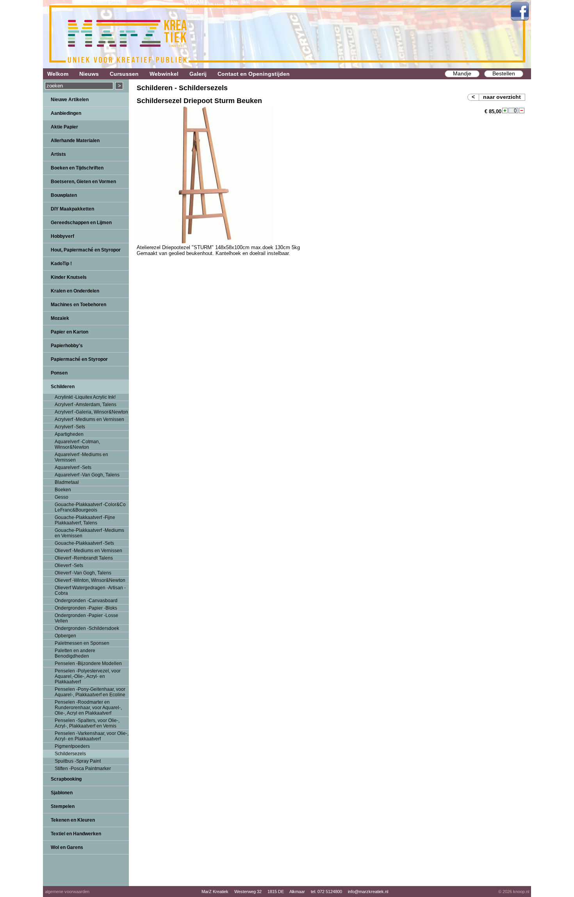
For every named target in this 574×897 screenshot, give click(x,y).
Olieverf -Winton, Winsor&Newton (90, 580)
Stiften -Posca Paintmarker (83, 768)
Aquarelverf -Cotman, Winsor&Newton (77, 444)
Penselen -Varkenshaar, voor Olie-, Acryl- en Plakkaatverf (91, 736)
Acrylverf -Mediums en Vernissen (89, 419)
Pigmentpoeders (72, 746)
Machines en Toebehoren (78, 304)
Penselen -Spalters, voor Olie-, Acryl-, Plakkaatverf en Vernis (87, 723)
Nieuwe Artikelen (70, 99)
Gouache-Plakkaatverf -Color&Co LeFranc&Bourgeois (90, 507)
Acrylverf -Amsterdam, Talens (85, 404)
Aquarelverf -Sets (73, 467)
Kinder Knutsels (69, 277)
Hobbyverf (62, 236)
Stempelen (63, 806)
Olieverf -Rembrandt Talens (84, 558)
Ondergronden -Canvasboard (86, 600)
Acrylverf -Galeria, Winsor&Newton (91, 412)
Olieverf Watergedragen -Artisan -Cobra (90, 590)
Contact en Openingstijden (253, 74)
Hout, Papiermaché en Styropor (86, 250)
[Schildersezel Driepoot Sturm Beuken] (205, 241)
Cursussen (124, 74)
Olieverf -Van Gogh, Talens (83, 573)
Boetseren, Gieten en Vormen (83, 181)
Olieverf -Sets (69, 565)
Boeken (63, 489)
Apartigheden (69, 434)
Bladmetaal (67, 482)
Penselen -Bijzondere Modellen (88, 663)
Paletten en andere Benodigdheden (75, 653)
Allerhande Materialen (75, 140)
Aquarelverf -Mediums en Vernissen (81, 457)
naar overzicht (502, 97)
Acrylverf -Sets (70, 427)
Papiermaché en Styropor (79, 359)
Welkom (57, 74)
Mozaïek (60, 318)
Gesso (61, 497)
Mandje (462, 73)
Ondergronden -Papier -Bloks (86, 608)
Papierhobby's (67, 345)
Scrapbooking (66, 779)
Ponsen (59, 373)
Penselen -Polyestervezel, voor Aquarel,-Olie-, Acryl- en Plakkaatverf (88, 676)
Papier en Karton (69, 332)
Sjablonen (62, 792)
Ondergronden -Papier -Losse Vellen (86, 618)
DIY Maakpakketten (72, 209)
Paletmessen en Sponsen (82, 643)
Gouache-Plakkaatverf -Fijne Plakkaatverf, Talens (85, 520)
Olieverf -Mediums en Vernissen (88, 550)
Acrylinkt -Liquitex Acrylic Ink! (85, 397)
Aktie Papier (64, 127)
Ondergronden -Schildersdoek (87, 628)
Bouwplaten (64, 195)
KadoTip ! (61, 263)
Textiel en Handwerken (76, 833)
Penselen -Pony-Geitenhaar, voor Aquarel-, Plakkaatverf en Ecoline (90, 692)
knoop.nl (521, 891)
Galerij (198, 74)
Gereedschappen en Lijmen (81, 222)
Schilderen (63, 386)
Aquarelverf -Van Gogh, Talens (87, 475)
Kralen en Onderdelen (75, 291)
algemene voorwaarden (67, 891)
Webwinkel (164, 74)
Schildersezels (70, 753)
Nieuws (89, 74)
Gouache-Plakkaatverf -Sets (84, 543)
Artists (58, 154)
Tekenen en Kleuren (73, 820)
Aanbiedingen (66, 113)
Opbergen (65, 635)
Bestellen (503, 73)
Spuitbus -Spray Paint (78, 761)
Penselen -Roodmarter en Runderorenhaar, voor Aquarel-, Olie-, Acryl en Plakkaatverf (88, 707)
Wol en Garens (67, 847)
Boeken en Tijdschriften (77, 168)
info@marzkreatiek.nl (368, 891)
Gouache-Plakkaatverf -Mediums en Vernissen (89, 533)
